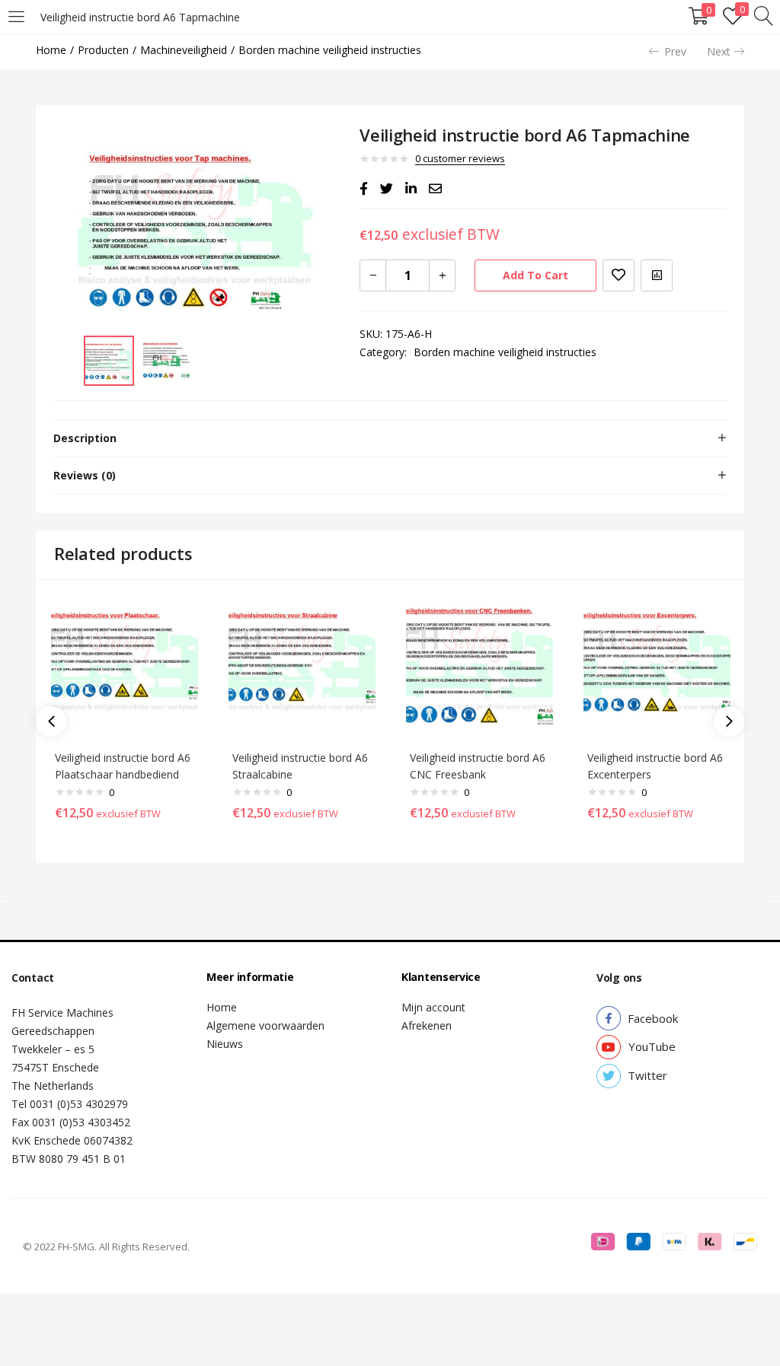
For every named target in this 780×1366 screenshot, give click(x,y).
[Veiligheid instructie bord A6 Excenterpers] (656, 667)
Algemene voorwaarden (265, 1025)
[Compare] (657, 275)
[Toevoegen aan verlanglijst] (619, 275)
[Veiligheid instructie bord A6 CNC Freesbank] (479, 667)
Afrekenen (426, 1025)
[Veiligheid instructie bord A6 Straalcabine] (302, 667)
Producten (103, 50)
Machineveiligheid (183, 50)
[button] (653, 1018)
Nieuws (224, 1043)
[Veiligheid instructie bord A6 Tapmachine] (364, 189)
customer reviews (460, 158)
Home (51, 50)
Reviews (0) (84, 475)
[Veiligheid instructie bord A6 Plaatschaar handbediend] (124, 667)
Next (718, 51)
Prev (675, 51)
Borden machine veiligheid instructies (329, 50)
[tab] (390, 438)
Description (85, 438)
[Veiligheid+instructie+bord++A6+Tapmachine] (386, 189)
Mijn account (433, 1007)
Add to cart (535, 275)
